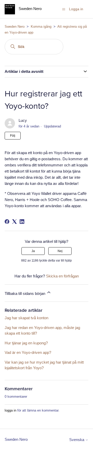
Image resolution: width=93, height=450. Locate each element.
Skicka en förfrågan (62, 276)
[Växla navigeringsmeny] (63, 9)
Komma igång (41, 26)
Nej (60, 251)
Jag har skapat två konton (26, 318)
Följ (12, 135)
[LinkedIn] (22, 221)
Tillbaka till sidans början (25, 293)
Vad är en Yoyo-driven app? (28, 352)
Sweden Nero (15, 26)
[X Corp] (14, 221)
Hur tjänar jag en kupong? (26, 343)
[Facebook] (7, 221)
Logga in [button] (76, 9)
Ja (33, 251)
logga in (10, 410)
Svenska (77, 439)
